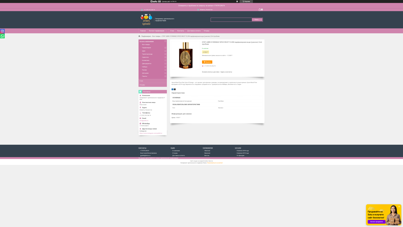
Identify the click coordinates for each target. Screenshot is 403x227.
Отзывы (206, 31)
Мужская (207, 153)
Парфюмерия (146, 36)
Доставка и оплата (194, 31)
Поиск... (257, 19)
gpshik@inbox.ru (145, 155)
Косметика (145, 60)
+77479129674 (144, 150)
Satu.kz (211, 161)
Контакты (180, 31)
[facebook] (172, 89)
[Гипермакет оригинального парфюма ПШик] (146, 19)
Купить (208, 62)
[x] (175, 89)
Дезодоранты (146, 63)
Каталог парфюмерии (156, 31)
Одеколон (145, 57)
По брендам (240, 155)
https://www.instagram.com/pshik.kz (151, 133)
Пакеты (144, 76)
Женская (207, 150)
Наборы (144, 67)
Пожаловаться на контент (215, 163)
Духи (143, 51)
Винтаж (206, 155)
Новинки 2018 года (243, 150)
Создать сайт (166, 1)
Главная (143, 31)
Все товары (156, 36)
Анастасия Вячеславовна (148, 153)
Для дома (145, 73)
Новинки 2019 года (243, 153)
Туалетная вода (147, 54)
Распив (144, 70)
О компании (176, 150)
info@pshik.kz (144, 120)
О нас (172, 31)
